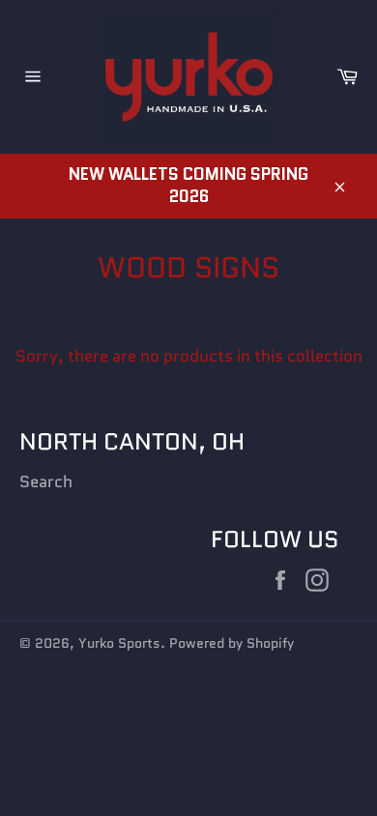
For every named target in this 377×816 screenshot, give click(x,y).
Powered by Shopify (231, 643)
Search (45, 481)
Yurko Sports (119, 643)
